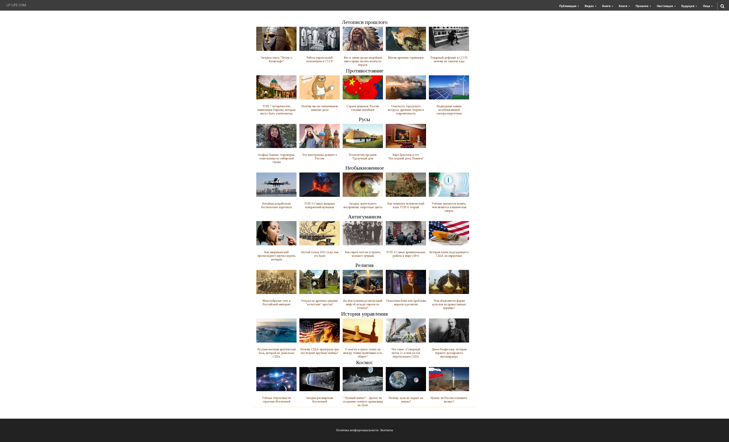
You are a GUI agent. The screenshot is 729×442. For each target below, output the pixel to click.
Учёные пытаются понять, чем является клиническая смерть (449, 207)
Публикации (568, 6)
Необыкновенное (364, 168)
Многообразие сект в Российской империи (276, 302)
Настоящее (665, 6)
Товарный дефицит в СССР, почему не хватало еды (449, 59)
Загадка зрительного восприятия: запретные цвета (362, 205)
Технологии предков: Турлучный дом (363, 156)
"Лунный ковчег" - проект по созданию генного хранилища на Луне (363, 401)
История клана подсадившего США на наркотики (449, 254)
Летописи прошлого (364, 22)
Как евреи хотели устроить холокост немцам (362, 254)
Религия (364, 265)
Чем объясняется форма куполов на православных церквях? (449, 304)
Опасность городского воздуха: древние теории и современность (406, 110)
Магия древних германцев (406, 57)
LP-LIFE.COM (16, 5)
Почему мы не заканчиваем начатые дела (319, 108)
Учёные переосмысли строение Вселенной (276, 399)
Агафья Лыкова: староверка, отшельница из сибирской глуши (276, 158)
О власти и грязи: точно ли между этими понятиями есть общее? (362, 353)
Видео (590, 6)
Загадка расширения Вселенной (319, 399)
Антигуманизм (364, 217)
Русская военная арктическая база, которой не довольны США (276, 353)
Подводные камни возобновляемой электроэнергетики (449, 110)
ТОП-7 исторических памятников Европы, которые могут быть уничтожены (276, 110)
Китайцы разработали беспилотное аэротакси (276, 205)
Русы (364, 119)
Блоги (623, 6)
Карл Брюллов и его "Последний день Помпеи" (406, 156)
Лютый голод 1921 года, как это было (319, 254)
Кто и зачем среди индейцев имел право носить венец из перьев (363, 61)
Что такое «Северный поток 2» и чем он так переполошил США (405, 353)
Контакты (386, 430)
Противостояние (364, 71)
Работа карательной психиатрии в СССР (319, 59)
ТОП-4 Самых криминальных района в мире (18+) (405, 254)
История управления (364, 314)
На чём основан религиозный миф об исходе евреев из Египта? (362, 304)
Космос (364, 362)
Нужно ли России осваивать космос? (449, 399)
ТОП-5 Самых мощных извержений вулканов (319, 205)
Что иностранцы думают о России (319, 156)
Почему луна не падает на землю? (406, 399)
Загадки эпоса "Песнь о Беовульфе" (276, 59)
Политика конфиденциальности (357, 430)
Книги (606, 6)
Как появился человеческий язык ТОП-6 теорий (405, 205)
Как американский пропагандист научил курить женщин (276, 256)
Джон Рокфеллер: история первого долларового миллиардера (449, 353)
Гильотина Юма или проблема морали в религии (406, 302)
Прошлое (642, 6)
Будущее (688, 6)
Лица (707, 6)
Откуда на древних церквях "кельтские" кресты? (319, 302)
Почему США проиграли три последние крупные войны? (319, 351)
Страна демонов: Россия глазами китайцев (363, 108)
